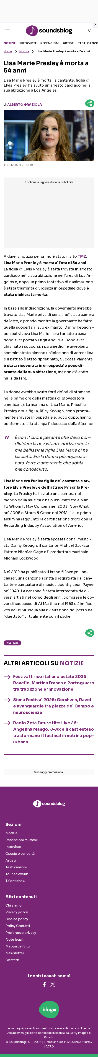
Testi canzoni (16, 867)
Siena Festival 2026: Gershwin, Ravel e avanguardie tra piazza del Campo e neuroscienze (53, 706)
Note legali (14, 939)
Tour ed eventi (16, 874)
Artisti (69, 43)
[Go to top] (89, 1042)
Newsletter (14, 953)
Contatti (12, 960)
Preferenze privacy (20, 933)
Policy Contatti (17, 926)
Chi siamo (13, 905)
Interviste (28, 43)
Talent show (15, 881)
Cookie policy (16, 919)
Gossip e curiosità (20, 854)
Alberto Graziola (24, 104)
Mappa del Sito (17, 946)
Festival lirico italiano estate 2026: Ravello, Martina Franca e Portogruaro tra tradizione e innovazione (53, 683)
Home (8, 51)
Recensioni (49, 43)
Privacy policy (16, 912)
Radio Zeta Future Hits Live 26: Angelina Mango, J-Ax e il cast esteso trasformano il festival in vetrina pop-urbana (53, 732)
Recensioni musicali (21, 840)
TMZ (82, 256)
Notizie (9, 43)
